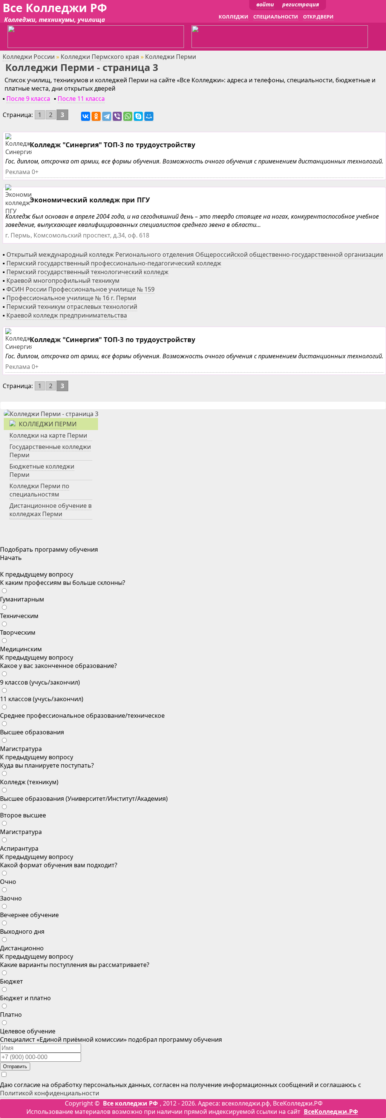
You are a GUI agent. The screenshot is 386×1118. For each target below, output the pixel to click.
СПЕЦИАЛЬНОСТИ (275, 16)
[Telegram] (106, 116)
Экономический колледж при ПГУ (90, 199)
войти (265, 4)
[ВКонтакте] (85, 116)
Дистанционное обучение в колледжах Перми (50, 509)
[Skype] (138, 116)
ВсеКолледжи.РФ (331, 1111)
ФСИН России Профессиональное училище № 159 (80, 289)
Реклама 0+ (21, 172)
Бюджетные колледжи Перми (41, 470)
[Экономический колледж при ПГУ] (28, 211)
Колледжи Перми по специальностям (39, 490)
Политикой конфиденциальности (49, 1093)
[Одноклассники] (96, 116)
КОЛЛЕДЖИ (233, 16)
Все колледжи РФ (130, 1103)
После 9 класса (28, 98)
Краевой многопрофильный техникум (62, 280)
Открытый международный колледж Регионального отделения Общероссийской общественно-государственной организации (194, 254)
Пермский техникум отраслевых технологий (71, 306)
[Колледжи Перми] (51, 414)
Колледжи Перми (48, 424)
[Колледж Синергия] (19, 152)
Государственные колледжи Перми (50, 451)
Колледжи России (29, 56)
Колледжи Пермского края (100, 56)
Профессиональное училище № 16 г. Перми (71, 298)
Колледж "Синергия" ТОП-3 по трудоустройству (112, 144)
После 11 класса (81, 98)
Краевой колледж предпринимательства (66, 315)
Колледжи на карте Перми (48, 435)
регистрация (300, 4)
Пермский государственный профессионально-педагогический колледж (113, 263)
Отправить (15, 1066)
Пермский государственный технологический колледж (87, 272)
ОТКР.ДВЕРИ (318, 16)
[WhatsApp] (127, 116)
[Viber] (117, 116)
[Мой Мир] (148, 116)
